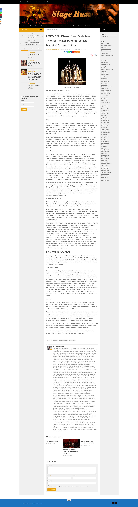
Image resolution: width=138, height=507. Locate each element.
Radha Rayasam (105, 158)
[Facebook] (64, 52)
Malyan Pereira (104, 144)
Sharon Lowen (104, 165)
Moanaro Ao (104, 146)
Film (35, 25)
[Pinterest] (73, 52)
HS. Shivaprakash (105, 132)
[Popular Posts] (31, 49)
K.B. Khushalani (105, 81)
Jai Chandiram (104, 78)
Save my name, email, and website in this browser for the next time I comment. (68, 486)
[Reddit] (75, 52)
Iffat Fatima (104, 134)
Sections (60, 25)
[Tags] (38, 49)
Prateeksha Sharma (106, 90)
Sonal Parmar (104, 98)
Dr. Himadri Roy (105, 122)
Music (31, 69)
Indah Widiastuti (105, 136)
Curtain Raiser (72, 340)
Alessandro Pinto (105, 110)
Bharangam (55, 340)
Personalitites (33, 60)
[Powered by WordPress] (27, 503)
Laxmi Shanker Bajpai (106, 86)
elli (107, 112)
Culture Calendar (30, 1)
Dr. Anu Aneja (104, 118)
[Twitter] (67, 52)
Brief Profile (104, 47)
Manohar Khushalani (53, 49)
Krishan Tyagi (104, 62)
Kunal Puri (103, 137)
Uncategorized (31, 52)
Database (67, 25)
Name (49, 475)
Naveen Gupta (104, 88)
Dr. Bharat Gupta (105, 120)
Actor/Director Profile (106, 49)
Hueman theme (39, 503)
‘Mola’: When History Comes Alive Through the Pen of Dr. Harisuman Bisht (34, 64)
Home (22, 1)
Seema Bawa (104, 95)
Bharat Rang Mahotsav (63, 340)
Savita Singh (104, 160)
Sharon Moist (104, 97)
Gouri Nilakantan (105, 74)
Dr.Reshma (104, 127)
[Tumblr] (1, 17)
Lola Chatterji (104, 139)
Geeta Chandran (105, 131)
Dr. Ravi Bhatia (104, 125)
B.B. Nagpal (104, 66)
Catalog (80, 25)
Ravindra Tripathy (105, 93)
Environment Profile (106, 50)
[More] (79, 52)
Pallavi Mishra (104, 177)
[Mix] (77, 52)
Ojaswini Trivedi (105, 149)
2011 (51, 340)
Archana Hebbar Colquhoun (107, 55)
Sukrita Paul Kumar (105, 170)
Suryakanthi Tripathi (106, 172)
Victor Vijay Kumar (105, 102)
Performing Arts (43, 25)
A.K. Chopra (104, 106)
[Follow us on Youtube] (41, 30)
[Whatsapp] (69, 52)
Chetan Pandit (104, 117)
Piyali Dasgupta (105, 155)
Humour (53, 25)
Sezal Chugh (104, 76)
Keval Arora (104, 83)
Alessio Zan (104, 112)
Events (29, 25)
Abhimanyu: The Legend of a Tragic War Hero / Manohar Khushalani (71, 451)
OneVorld (87, 25)
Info (74, 25)
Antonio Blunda (104, 113)
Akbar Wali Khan (105, 108)
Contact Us (46, 1)
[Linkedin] (71, 52)
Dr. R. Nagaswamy (105, 73)
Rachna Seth (104, 156)
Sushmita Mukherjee (106, 163)
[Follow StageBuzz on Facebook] (38, 30)
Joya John (103, 79)
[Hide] (0, 23)
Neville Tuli (103, 148)
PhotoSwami (104, 153)
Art (28, 60)
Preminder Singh (105, 92)
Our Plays (35, 69)
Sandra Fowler (104, 162)
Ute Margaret (104, 100)
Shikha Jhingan (105, 167)
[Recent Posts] (24, 49)
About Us (38, 1)
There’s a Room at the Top (53, 441)
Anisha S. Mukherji (105, 64)
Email (74, 475)
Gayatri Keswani (105, 129)
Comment (50, 465)
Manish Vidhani (105, 141)
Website (49, 480)
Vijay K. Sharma (105, 175)
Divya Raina (104, 67)
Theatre (54, 29)
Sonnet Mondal (104, 168)
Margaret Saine (105, 143)
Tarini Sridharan (105, 174)
